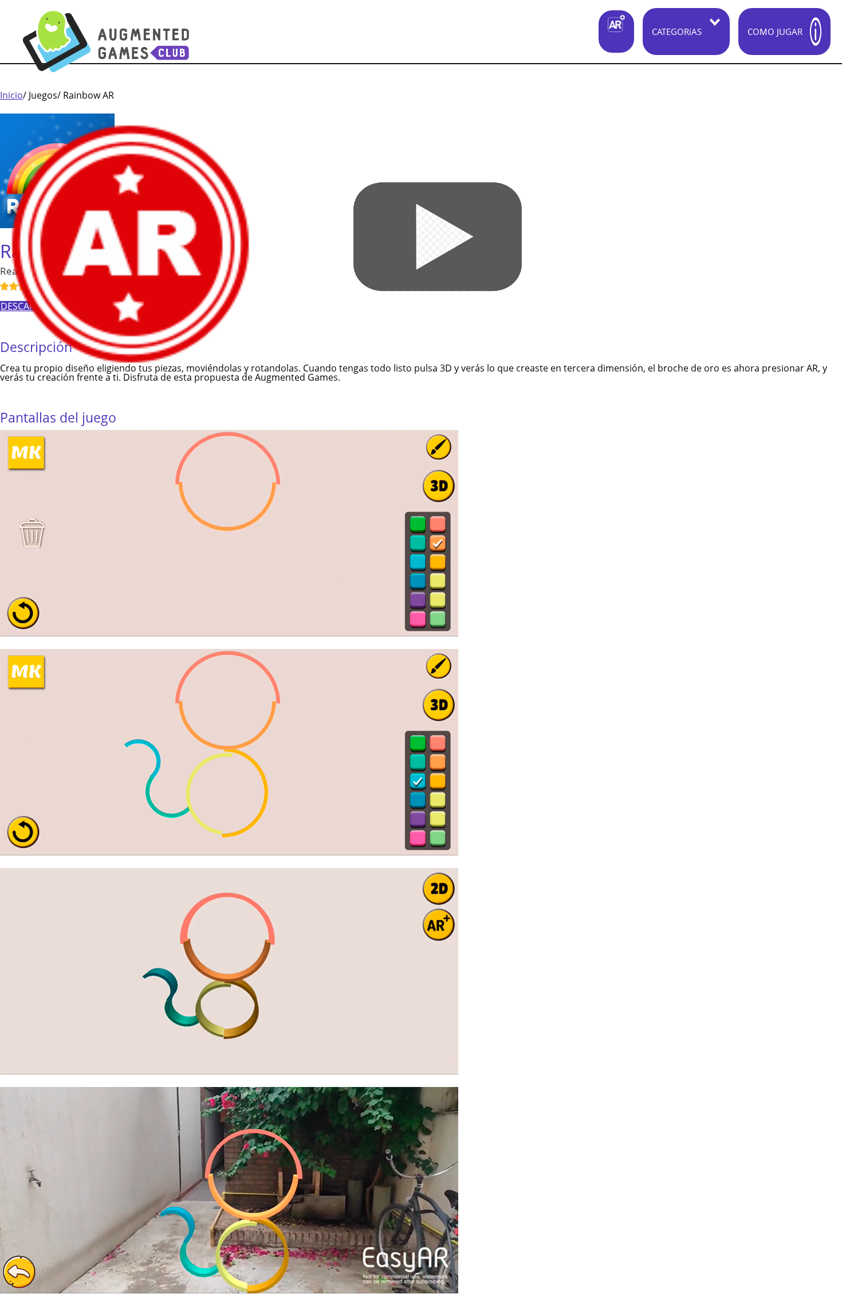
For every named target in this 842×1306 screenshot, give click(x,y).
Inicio (11, 95)
